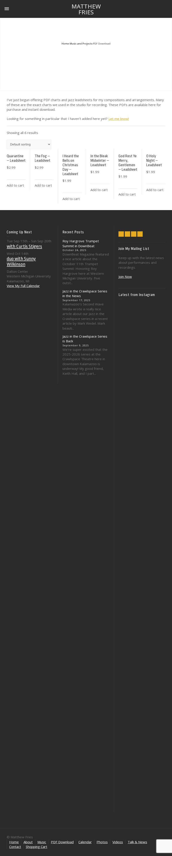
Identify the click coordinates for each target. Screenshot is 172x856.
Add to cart (15, 185)
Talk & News (137, 842)
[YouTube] (140, 234)
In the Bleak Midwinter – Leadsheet (99, 160)
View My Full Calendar (23, 285)
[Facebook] (127, 234)
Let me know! (118, 118)
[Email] (121, 234)
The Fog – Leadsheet (42, 158)
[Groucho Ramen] (125, 585)
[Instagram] (133, 234)
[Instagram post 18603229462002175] (141, 482)
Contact (15, 846)
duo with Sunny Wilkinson (21, 261)
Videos (117, 842)
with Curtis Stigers (24, 246)
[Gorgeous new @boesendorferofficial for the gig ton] (157, 515)
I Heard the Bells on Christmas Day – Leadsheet (70, 165)
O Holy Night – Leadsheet (154, 160)
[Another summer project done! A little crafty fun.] (125, 525)
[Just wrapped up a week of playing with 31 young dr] (157, 344)
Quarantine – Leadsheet (16, 158)
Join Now (125, 276)
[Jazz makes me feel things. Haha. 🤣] (141, 591)
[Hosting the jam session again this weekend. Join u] (141, 361)
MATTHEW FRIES (86, 9)
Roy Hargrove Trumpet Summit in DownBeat (80, 243)
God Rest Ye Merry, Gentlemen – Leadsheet (127, 162)
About (28, 842)
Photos (102, 842)
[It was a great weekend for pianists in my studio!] (157, 689)
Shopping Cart (36, 846)
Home (14, 842)
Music (41, 842)
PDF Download (62, 842)
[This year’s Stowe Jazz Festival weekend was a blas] (125, 388)
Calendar (85, 842)
